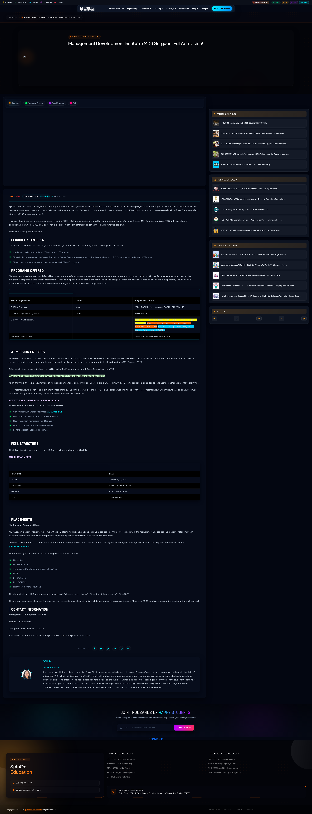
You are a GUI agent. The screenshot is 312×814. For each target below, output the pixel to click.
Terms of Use (227, 810)
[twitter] (281, 318)
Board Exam (184, 9)
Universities (47, 2)
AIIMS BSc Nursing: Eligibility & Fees (222, 763)
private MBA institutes (20, 546)
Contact (60, 2)
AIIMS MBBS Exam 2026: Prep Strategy (223, 768)
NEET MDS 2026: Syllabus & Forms (221, 759)
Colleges (8, 2)
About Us (239, 810)
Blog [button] (194, 9)
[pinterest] (304, 318)
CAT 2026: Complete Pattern (118, 777)
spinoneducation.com (33, 810)
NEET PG (276, 2)
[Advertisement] (141, 64)
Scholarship (21, 2)
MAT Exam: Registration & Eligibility (121, 772)
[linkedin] (259, 318)
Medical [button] (145, 9)
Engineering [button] (132, 9)
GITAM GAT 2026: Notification (119, 768)
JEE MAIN (304, 2)
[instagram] (236, 318)
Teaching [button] (158, 9)
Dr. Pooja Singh (51, 667)
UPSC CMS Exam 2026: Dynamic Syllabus (224, 772)
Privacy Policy (214, 810)
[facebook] (214, 318)
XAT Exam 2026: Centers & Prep (119, 763)
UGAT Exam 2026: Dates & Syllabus (121, 759)
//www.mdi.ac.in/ (55, 412)
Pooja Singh (15, 196)
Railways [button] (170, 9)
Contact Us (250, 810)
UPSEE (293, 2)
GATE (285, 2)
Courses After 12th (116, 9)
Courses (35, 2)
